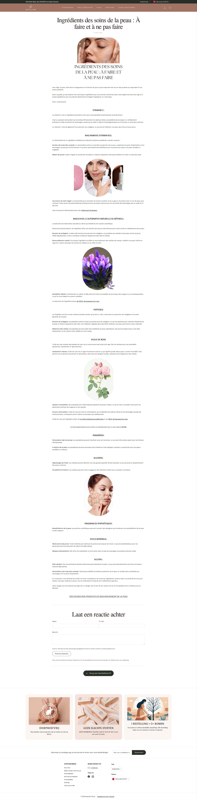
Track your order (126, 7)
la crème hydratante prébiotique (92, 419)
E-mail (101, 621)
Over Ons (110, 7)
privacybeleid (87, 660)
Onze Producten (85, 7)
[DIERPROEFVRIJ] (49, 711)
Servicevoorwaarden (70, 776)
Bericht (55, 632)
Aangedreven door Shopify (105, 796)
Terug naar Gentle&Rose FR (100, 673)
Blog (99, 7)
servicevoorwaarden (101, 660)
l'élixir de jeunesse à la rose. (118, 419)
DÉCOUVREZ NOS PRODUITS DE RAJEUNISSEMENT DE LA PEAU (98, 596)
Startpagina (67, 7)
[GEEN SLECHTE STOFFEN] (98, 711)
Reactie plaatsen (61, 654)
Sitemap (66, 782)
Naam (54, 621)
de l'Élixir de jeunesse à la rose (88, 301)
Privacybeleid (68, 779)
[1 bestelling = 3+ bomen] (147, 708)
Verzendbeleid (68, 773)
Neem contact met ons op (72, 771)
